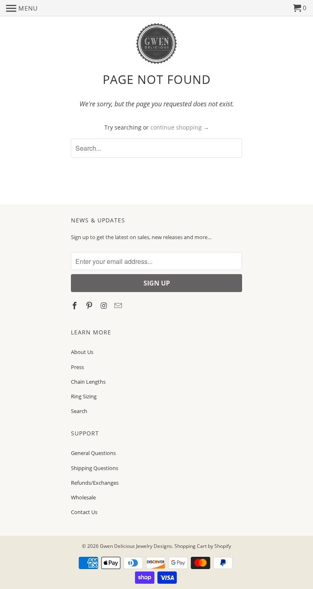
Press (77, 367)
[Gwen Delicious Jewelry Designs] (156, 43)
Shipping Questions (94, 468)
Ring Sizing (84, 396)
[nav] (22, 8)
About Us (82, 352)
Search (79, 411)
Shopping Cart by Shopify (202, 546)
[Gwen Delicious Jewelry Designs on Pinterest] (90, 305)
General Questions (93, 453)
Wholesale (83, 497)
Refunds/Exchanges (95, 482)
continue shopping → (179, 127)
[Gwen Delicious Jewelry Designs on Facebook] (75, 305)
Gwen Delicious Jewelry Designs (136, 546)
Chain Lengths (88, 381)
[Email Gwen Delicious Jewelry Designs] (119, 305)
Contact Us (84, 512)
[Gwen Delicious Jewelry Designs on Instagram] (104, 305)
